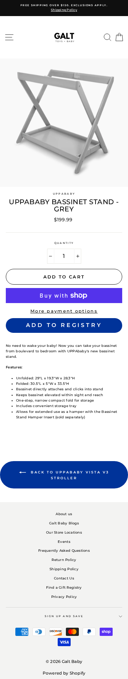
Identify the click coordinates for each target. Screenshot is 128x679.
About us (64, 514)
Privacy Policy (64, 597)
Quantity (64, 243)
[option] (64, 8)
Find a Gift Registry (64, 587)
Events (64, 541)
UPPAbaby (64, 193)
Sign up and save (64, 616)
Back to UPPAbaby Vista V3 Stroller (69, 475)
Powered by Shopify (64, 673)
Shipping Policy (64, 569)
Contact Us (64, 578)
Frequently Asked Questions (64, 550)
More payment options (64, 311)
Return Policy (64, 560)
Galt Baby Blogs (64, 523)
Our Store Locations (64, 532)
